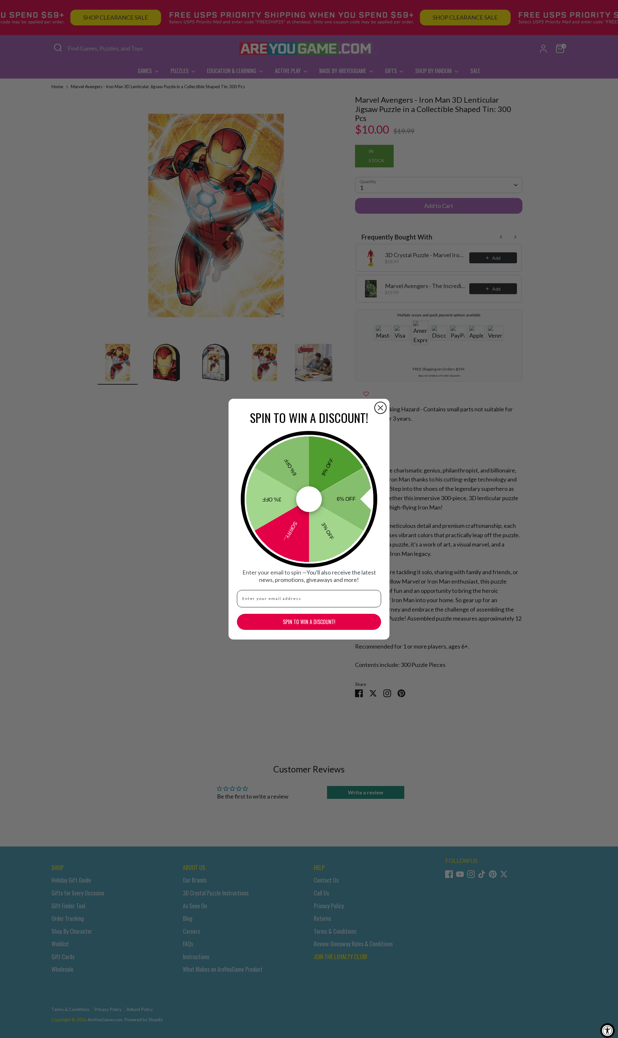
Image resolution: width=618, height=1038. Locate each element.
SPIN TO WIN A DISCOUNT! (309, 622)
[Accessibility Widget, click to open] (607, 1030)
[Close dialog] (380, 408)
